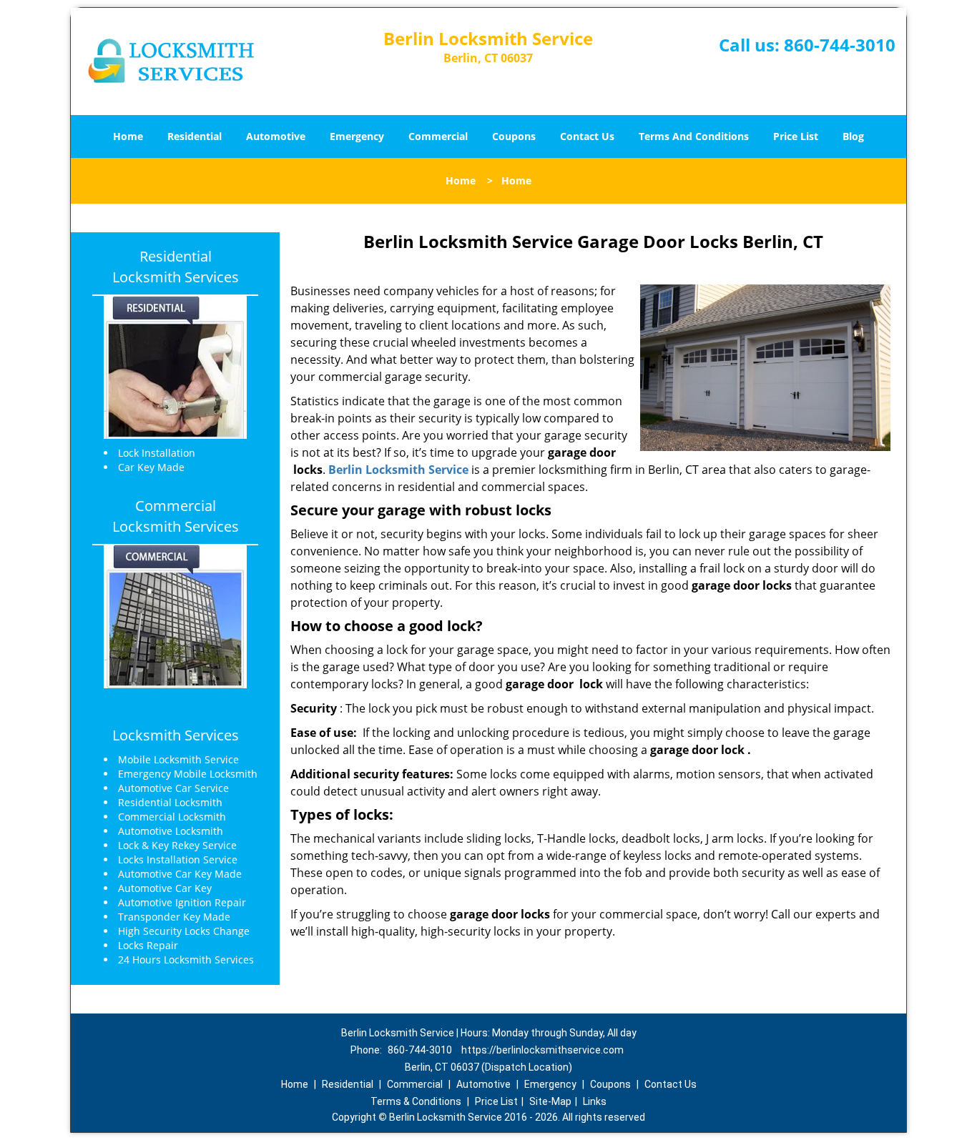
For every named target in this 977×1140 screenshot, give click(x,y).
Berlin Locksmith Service (398, 469)
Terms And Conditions (694, 136)
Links (595, 1101)
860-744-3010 (839, 44)
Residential (194, 136)
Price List (795, 136)
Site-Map (550, 1101)
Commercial (438, 136)
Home (128, 136)
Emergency (357, 136)
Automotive (275, 136)
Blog (853, 136)
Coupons (514, 136)
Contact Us (587, 136)
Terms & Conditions (415, 1101)
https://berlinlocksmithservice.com (542, 1050)
